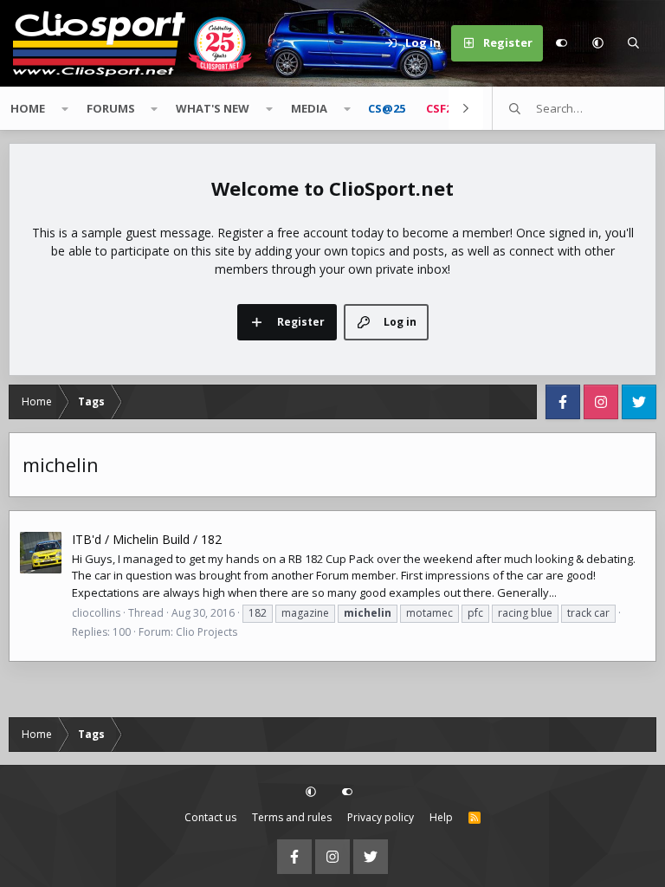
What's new (212, 108)
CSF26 (442, 108)
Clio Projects (206, 632)
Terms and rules (292, 817)
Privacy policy (380, 817)
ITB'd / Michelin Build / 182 (147, 539)
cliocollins (96, 612)
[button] (597, 43)
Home (27, 108)
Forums (111, 108)
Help (441, 817)
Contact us (210, 817)
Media (309, 108)
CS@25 (386, 108)
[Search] (634, 43)
